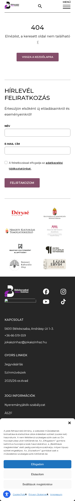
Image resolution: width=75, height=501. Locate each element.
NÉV (7, 126)
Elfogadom (37, 464)
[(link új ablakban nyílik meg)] (46, 291)
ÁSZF (8, 413)
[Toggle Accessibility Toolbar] (7, 494)
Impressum (56, 494)
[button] (69, 423)
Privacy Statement (38, 494)
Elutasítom (37, 474)
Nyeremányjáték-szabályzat (25, 405)
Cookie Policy (20, 494)
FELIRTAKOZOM (22, 183)
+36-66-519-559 (15, 335)
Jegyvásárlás (14, 364)
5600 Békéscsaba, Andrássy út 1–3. (29, 328)
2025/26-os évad (16, 381)
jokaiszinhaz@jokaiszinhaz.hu (26, 342)
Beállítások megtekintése (37, 484)
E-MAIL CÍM (12, 144)
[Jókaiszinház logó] (12, 6)
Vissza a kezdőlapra (37, 57)
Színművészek (15, 372)
